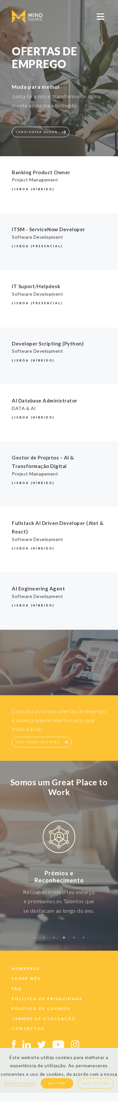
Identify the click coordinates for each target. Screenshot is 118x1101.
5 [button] (73, 941)
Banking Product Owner (41, 172)
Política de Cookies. (20, 1083)
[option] (59, 837)
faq (17, 988)
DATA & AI (24, 408)
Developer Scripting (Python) (48, 343)
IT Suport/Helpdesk (36, 286)
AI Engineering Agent (38, 588)
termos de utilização (44, 1019)
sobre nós (26, 978)
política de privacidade (47, 999)
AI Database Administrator (44, 400)
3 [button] (54, 941)
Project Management (35, 179)
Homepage (26, 968)
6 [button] (83, 941)
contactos (28, 1028)
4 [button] (64, 941)
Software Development (37, 237)
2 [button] (44, 941)
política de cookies (41, 1008)
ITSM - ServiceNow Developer (48, 229)
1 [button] (34, 941)
